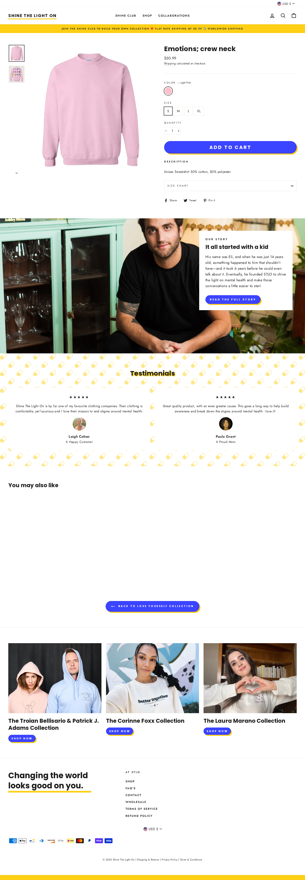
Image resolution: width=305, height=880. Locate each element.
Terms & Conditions (191, 860)
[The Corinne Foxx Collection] (152, 678)
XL (199, 111)
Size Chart (178, 186)
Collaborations (174, 16)
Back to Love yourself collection (155, 606)
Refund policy (139, 816)
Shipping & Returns (148, 860)
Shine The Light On (32, 15)
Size (168, 103)
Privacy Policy (170, 860)
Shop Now (22, 738)
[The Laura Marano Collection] (250, 678)
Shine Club (125, 16)
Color (177, 83)
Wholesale (136, 802)
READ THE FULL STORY (233, 299)
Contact (134, 795)
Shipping (170, 63)
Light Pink (168, 91)
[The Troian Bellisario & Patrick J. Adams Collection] (54, 678)
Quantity (173, 123)
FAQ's (131, 788)
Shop (147, 16)
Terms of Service (142, 809)
